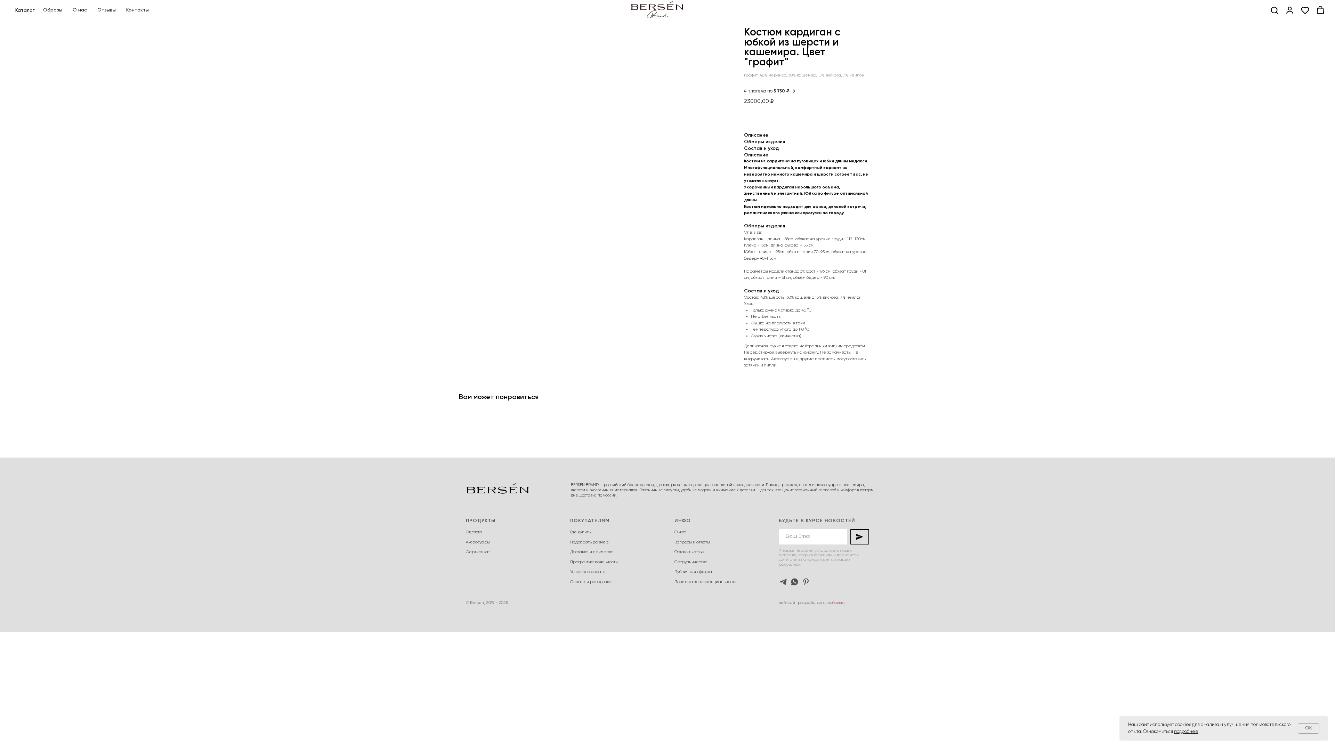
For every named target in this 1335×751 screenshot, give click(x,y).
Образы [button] (52, 10)
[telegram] (783, 582)
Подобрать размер (589, 542)
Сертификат (478, 552)
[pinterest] (806, 582)
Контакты (137, 10)
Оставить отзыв (689, 552)
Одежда (474, 532)
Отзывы (106, 10)
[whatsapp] (794, 582)
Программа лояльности (594, 562)
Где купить (580, 532)
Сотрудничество (690, 562)
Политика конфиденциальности (705, 582)
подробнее (1186, 731)
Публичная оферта (693, 572)
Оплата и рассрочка (591, 582)
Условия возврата (588, 572)
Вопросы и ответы (692, 542)
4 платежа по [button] (766, 91)
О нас (80, 10)
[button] (1274, 10)
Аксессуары (478, 542)
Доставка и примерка (592, 552)
